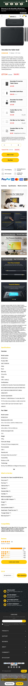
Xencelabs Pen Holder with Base (16, 101)
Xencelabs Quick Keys (16, 91)
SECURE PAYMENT (11, 595)
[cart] (22, 16)
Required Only (9, 683)
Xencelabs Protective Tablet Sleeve (16, 82)
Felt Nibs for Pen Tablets (17, 120)
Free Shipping (8, 169)
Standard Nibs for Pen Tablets (16, 129)
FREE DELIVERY (11, 590)
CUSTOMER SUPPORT (13, 599)
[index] (13, 16)
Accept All (19, 683)
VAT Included (8, 173)
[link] (26, 16)
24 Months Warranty (20, 174)
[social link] (8, 667)
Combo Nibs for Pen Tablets (16, 111)
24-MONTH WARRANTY (13, 604)
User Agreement (14, 623)
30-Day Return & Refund (21, 169)
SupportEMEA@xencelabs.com (14, 601)
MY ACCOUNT (6, 657)
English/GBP (7, 671)
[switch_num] (18, 145)
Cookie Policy (19, 678)
